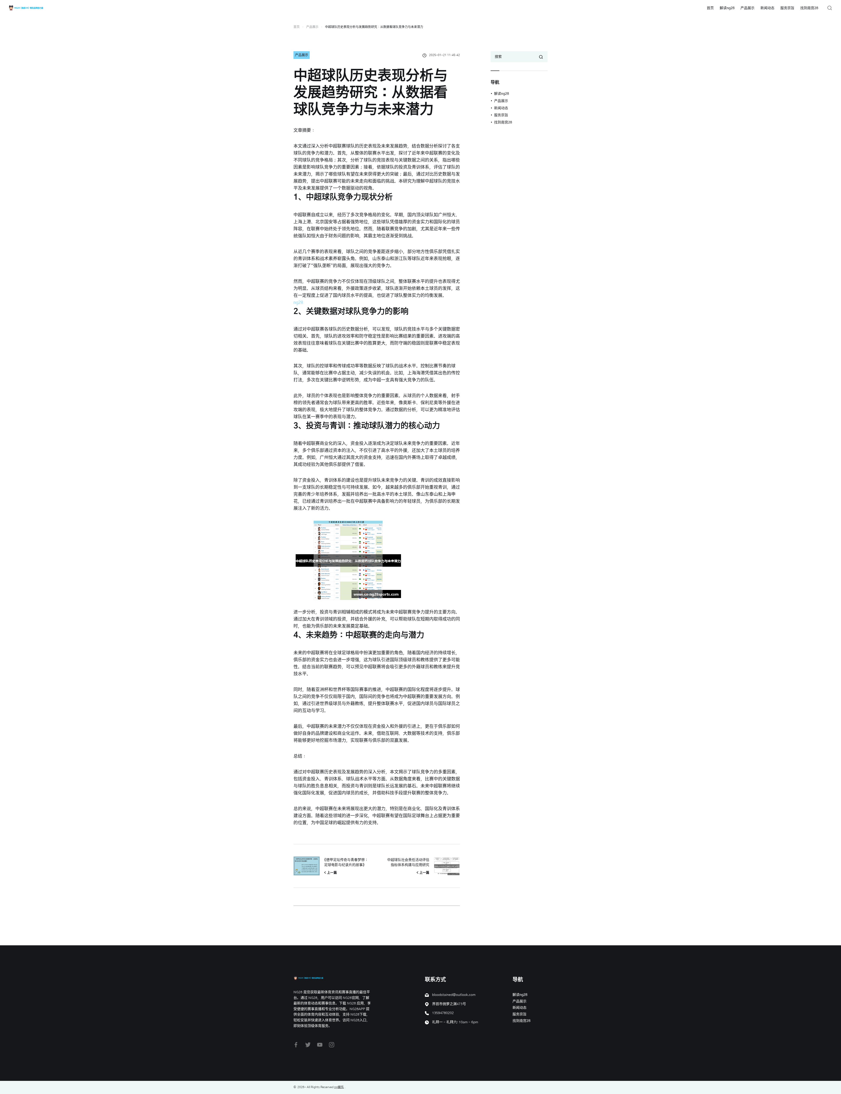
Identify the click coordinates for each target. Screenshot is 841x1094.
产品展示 (747, 8)
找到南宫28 (809, 8)
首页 (710, 8)
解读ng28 (727, 8)
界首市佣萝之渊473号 (449, 1004)
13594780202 (443, 1013)
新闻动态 (767, 8)
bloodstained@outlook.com (453, 995)
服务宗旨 (787, 8)
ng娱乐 (339, 1087)
